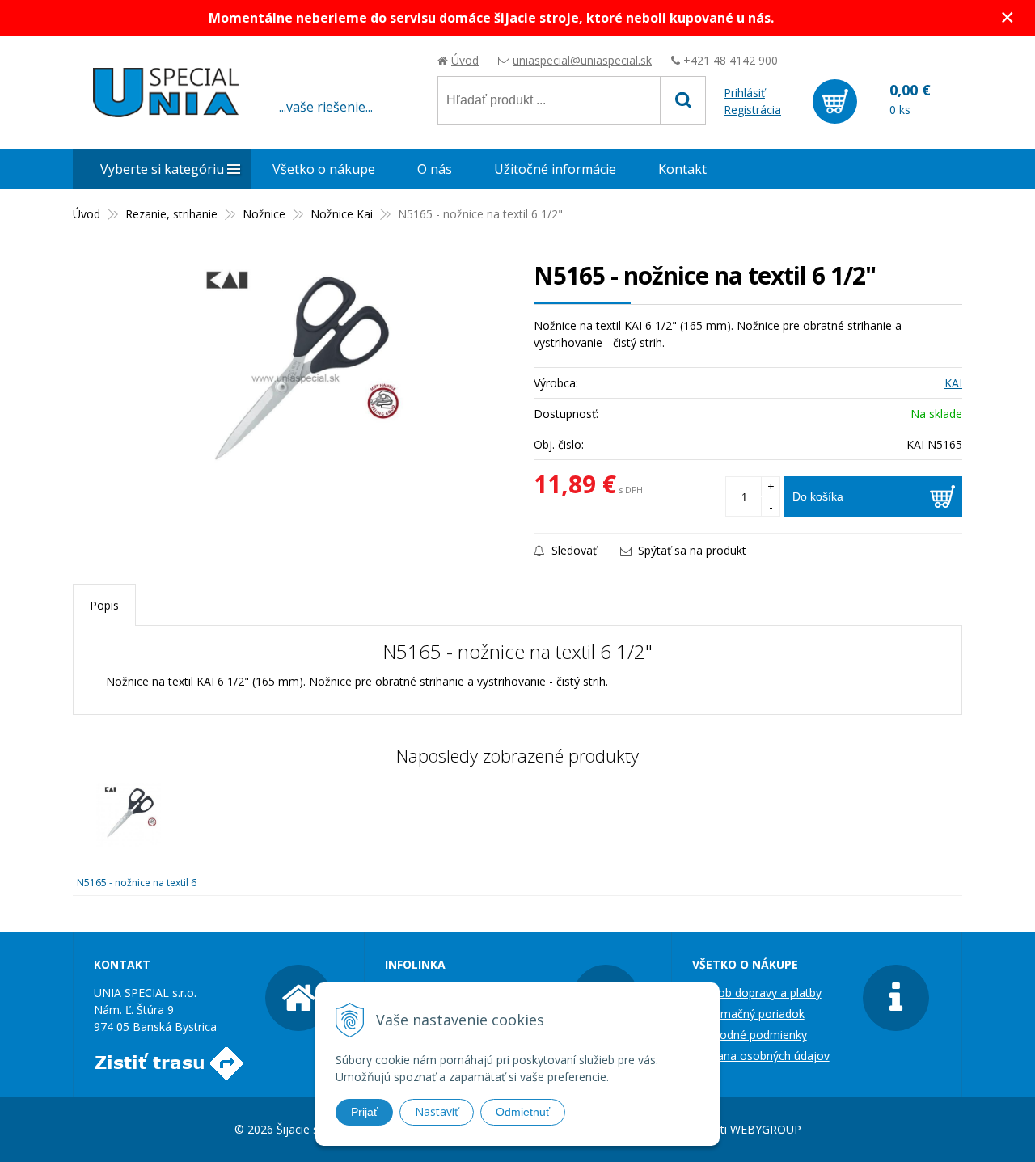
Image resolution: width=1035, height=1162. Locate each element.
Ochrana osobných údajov (761, 1055)
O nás (434, 169)
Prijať (364, 1111)
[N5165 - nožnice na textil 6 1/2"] (295, 377)
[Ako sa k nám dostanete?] (168, 1071)
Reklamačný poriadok (748, 1013)
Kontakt (682, 169)
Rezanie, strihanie (171, 214)
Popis (104, 605)
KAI (953, 383)
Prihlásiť (744, 92)
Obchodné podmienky (749, 1034)
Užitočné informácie (555, 169)
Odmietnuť (523, 1111)
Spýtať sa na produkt (690, 550)
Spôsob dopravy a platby (757, 992)
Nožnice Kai (341, 214)
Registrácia (752, 109)
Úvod (465, 60)
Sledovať (572, 550)
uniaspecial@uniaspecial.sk (582, 60)
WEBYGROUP (765, 1129)
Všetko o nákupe (323, 169)
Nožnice (264, 214)
